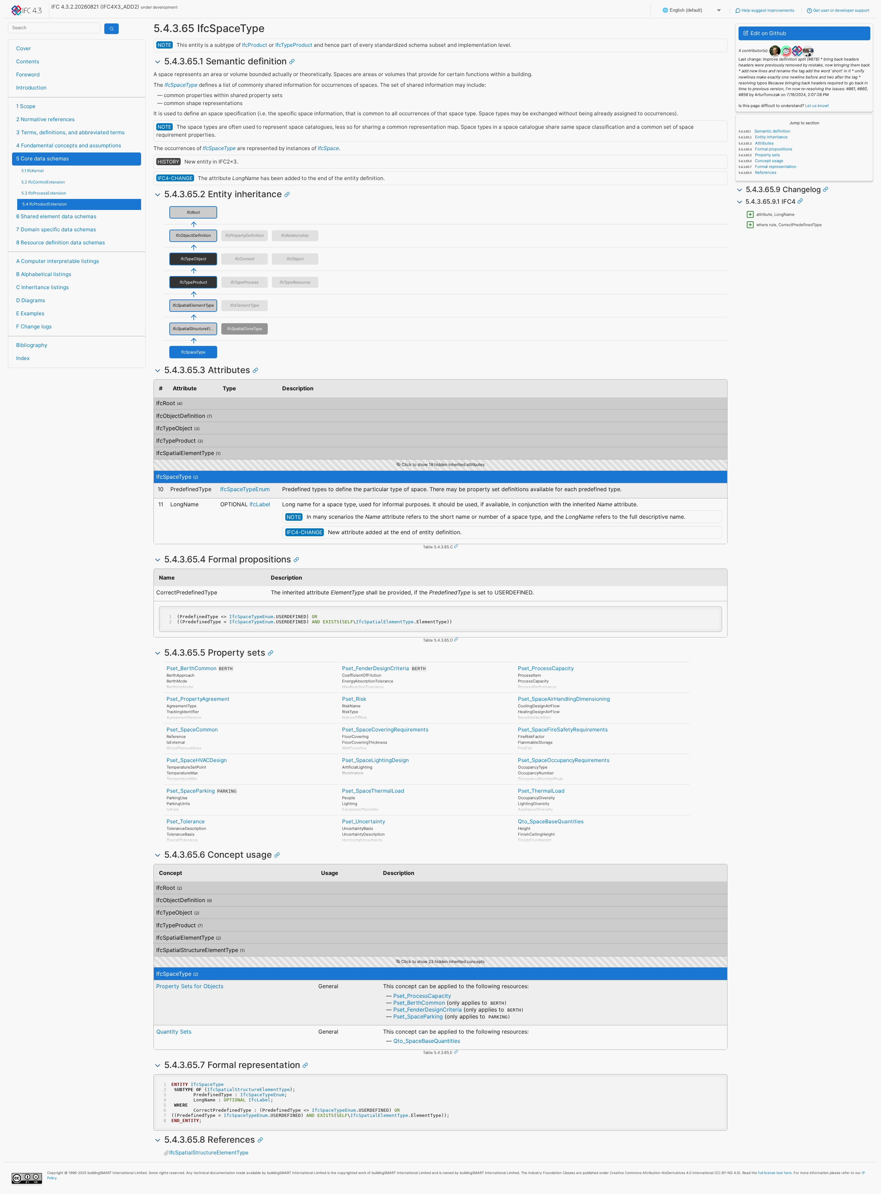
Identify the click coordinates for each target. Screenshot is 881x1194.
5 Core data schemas (42, 158)
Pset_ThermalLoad (541, 791)
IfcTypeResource (295, 282)
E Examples (30, 313)
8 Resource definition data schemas (60, 242)
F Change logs (34, 326)
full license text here (775, 1173)
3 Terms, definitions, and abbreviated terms (70, 132)
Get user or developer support (840, 10)
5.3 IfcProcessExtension (43, 193)
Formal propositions (773, 149)
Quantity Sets (173, 1031)
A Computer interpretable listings (57, 261)
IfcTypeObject (193, 258)
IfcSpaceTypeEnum (245, 489)
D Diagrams (30, 300)
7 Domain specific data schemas (56, 229)
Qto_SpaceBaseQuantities (551, 821)
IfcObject (295, 258)
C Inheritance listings (42, 287)
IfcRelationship (295, 235)
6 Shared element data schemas (56, 216)
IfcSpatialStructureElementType (195, 328)
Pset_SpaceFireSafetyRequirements (563, 729)
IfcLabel (260, 504)
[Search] (111, 28)
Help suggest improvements (767, 10)
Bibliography (31, 345)
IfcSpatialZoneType (244, 328)
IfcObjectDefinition (193, 235)
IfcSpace (328, 148)
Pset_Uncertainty (363, 821)
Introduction (31, 87)
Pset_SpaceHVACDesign (197, 760)
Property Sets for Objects (189, 986)
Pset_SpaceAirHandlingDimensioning (564, 699)
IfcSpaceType (181, 85)
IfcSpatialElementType (193, 305)
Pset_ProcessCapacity (546, 668)
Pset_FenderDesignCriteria (375, 668)
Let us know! (817, 105)
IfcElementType (244, 305)
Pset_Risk (354, 699)
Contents (27, 61)
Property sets (767, 154)
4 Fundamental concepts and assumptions (68, 145)
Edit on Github (767, 33)
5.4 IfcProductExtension (44, 204)
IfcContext (244, 258)
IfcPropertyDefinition (244, 235)
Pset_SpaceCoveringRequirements (385, 729)
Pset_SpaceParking (191, 791)
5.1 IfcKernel (32, 170)
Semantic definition (771, 131)
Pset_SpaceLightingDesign (375, 760)
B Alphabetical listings (43, 274)
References (765, 172)
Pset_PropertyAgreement (198, 699)
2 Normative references (45, 119)
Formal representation (775, 166)
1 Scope (25, 106)
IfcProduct (254, 45)
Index (23, 358)
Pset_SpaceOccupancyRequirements (563, 760)
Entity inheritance (771, 137)
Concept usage (768, 160)
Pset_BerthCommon (191, 668)
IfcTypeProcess (244, 282)
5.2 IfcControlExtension (43, 182)
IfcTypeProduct (293, 45)
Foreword (28, 74)
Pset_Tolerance (186, 821)
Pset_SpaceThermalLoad (373, 791)
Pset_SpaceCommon (192, 729)
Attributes (764, 143)
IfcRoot (193, 212)
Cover (23, 48)
